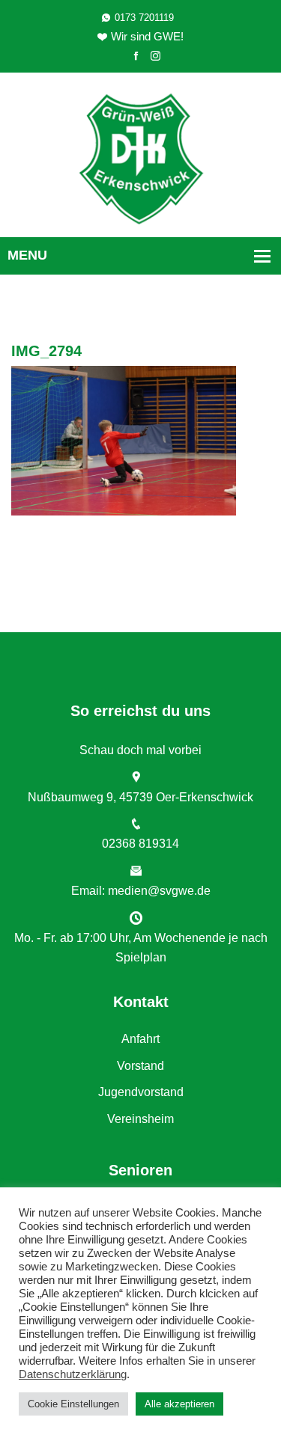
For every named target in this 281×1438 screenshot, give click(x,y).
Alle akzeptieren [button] (179, 1404)
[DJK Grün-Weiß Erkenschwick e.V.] (140, 157)
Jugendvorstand (141, 1092)
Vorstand (140, 1065)
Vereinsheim (140, 1119)
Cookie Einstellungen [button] (73, 1404)
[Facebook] (136, 56)
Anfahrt (140, 1038)
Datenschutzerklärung (73, 1374)
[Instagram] (155, 56)
